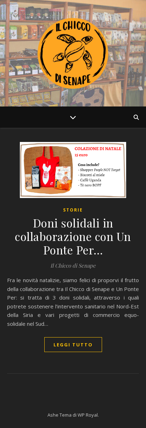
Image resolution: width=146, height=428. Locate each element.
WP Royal (88, 415)
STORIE (73, 210)
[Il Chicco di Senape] (73, 53)
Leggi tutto (73, 344)
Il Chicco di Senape (73, 265)
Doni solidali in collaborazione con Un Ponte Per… (73, 236)
